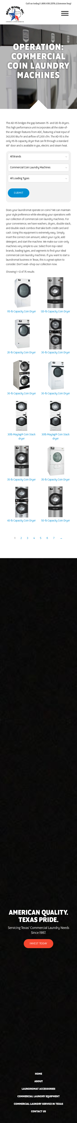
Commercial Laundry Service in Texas (38, 1104)
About (38, 1081)
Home (38, 1073)
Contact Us (38, 1111)
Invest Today (38, 943)
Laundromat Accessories (38, 1088)
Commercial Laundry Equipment (38, 1096)
